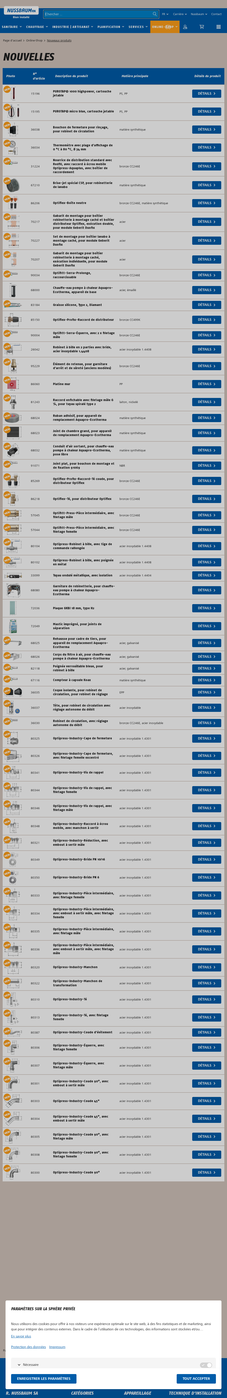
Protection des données (28, 1347)
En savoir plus (21, 1336)
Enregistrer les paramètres (43, 1379)
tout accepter (196, 1379)
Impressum (57, 1347)
